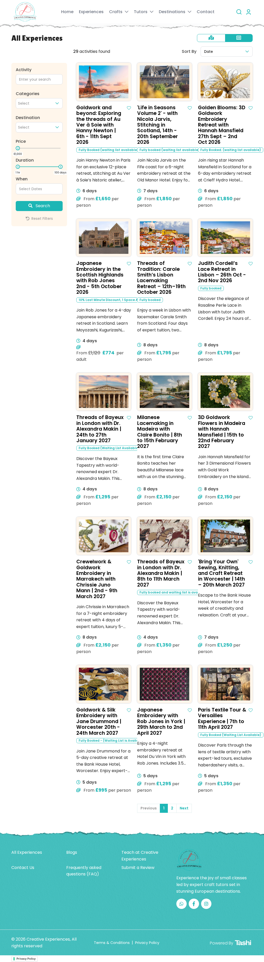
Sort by (189, 51)
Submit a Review (137, 868)
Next (184, 808)
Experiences (91, 12)
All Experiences (26, 852)
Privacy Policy (147, 942)
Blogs (71, 852)
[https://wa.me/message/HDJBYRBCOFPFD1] (181, 904)
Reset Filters (41, 218)
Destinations (172, 12)
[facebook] (194, 904)
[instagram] (206, 904)
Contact (205, 12)
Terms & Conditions (112, 942)
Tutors (141, 12)
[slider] (18, 148)
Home (67, 12)
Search (42, 206)
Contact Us (22, 868)
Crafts (116, 12)
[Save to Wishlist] (129, 108)
